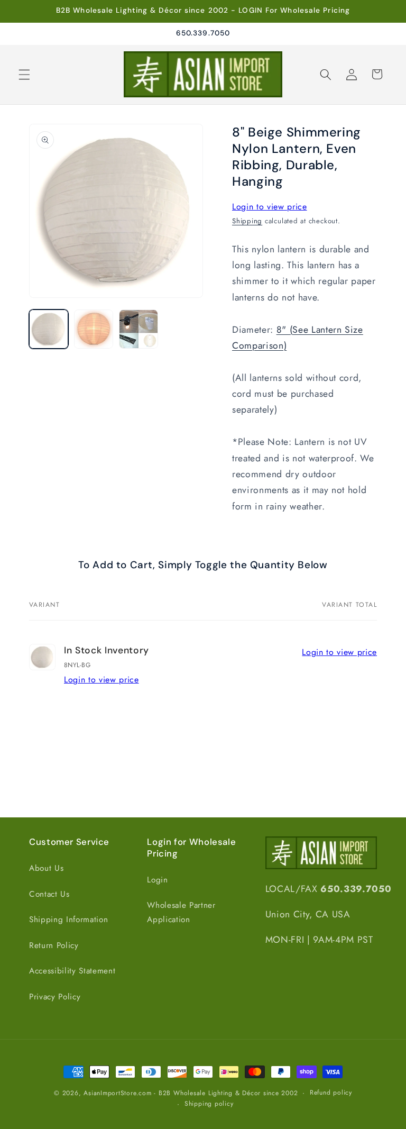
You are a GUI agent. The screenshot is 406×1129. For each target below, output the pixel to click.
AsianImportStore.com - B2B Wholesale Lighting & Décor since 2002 (191, 1093)
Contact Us (49, 894)
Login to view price (269, 207)
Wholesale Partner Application (181, 912)
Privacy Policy (54, 997)
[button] (24, 74)
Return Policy (54, 945)
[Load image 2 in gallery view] (93, 329)
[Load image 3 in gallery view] (138, 329)
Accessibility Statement (72, 971)
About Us (46, 868)
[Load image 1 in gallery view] (48, 329)
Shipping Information (68, 919)
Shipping (247, 221)
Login (157, 880)
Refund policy (331, 1092)
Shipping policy (209, 1103)
